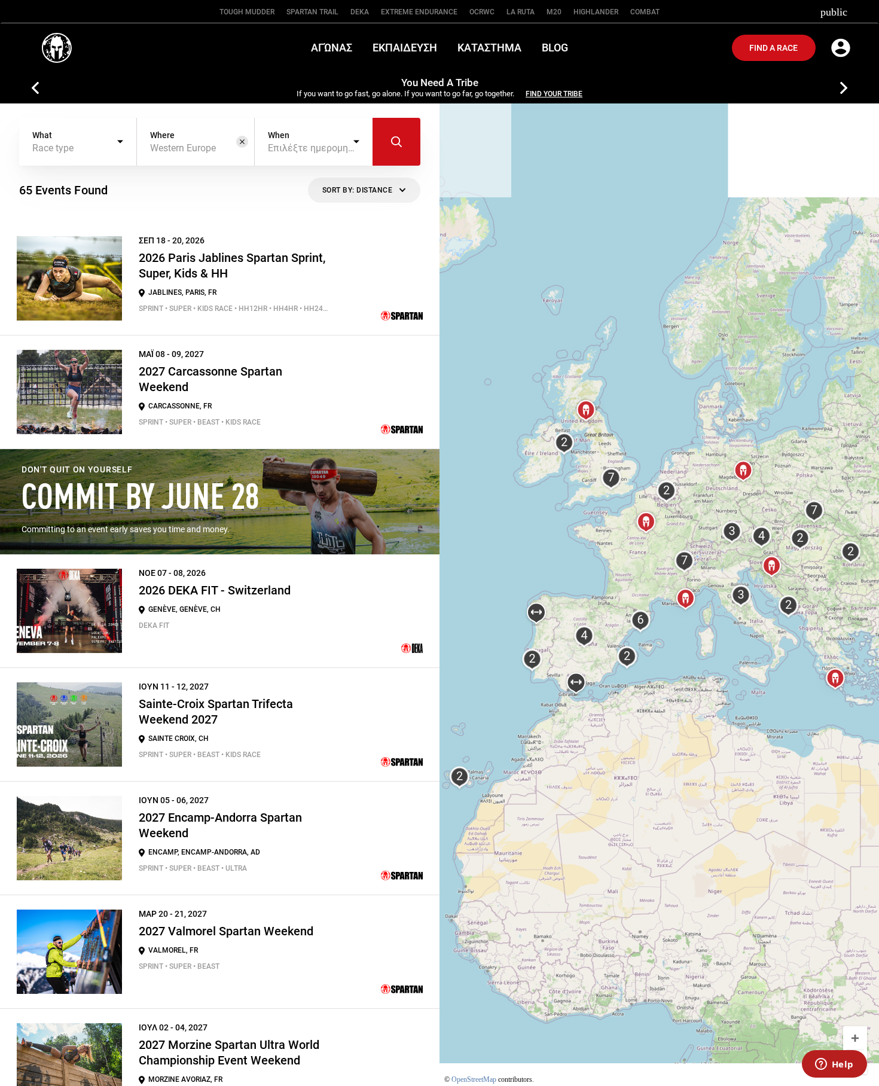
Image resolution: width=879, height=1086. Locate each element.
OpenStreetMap (473, 1079)
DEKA (359, 12)
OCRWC (482, 12)
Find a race (773, 48)
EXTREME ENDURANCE (419, 12)
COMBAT (645, 12)
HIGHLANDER (595, 12)
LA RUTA (520, 12)
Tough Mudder (246, 12)
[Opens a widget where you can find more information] (834, 1065)
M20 (554, 12)
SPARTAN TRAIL (312, 12)
